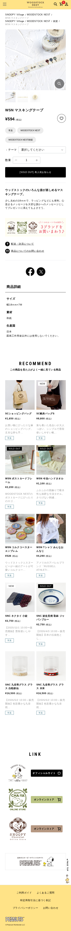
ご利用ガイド (24, 892)
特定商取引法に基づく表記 (35, 900)
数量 (8, 160)
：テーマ (11, 149)
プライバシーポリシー (25, 907)
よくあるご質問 (46, 892)
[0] (61, 4)
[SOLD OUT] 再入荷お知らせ (35, 172)
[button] (10, 97)
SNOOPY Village (14, 14)
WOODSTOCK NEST (38, 14)
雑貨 (55, 21)
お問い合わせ (50, 907)
